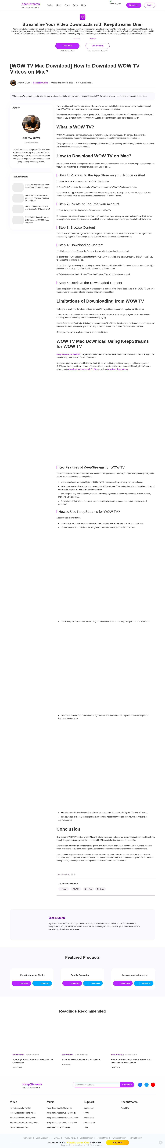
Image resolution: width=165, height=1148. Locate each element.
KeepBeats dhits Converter (58, 1127)
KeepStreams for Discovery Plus (24, 1123)
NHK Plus (88, 889)
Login (149, 5)
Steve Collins (115, 1067)
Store (67, 5)
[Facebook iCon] (140, 1085)
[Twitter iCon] (146, 1085)
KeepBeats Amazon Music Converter (62, 1118)
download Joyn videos (117, 369)
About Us (125, 1108)
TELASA (76, 889)
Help (83, 5)
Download (133, 5)
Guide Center (89, 1123)
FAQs (86, 1113)
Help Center (89, 1118)
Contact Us (88, 1108)
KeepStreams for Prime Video (23, 1113)
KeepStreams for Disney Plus (22, 1118)
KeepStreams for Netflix (20, 1108)
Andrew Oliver (24, 83)
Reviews (100, 889)
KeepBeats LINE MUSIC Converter (62, 1123)
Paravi (63, 889)
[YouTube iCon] (153, 1085)
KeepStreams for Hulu (19, 1127)
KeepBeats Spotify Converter (59, 1108)
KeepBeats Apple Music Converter (61, 1113)
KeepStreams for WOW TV (69, 354)
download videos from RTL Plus (83, 369)
